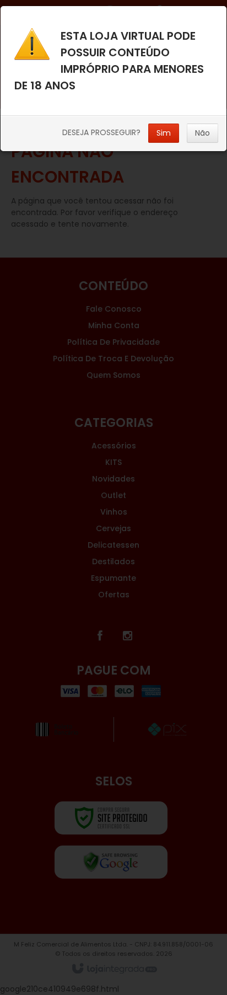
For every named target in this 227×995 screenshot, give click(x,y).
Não (202, 132)
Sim (163, 132)
